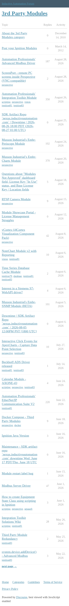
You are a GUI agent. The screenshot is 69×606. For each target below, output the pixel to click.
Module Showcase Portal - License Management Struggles (19, 216)
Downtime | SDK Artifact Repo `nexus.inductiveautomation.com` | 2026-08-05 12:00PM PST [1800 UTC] (19, 323)
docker (17, 425)
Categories (18, 582)
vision (27, 102)
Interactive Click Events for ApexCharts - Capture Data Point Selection (19, 345)
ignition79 (7, 276)
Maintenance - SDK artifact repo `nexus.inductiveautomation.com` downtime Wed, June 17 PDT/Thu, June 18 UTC (19, 454)
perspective (7, 85)
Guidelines (34, 582)
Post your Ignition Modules (19, 48)
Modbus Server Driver (16, 485)
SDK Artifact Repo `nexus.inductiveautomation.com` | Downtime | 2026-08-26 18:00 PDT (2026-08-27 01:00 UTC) (19, 122)
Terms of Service (52, 582)
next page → (9, 566)
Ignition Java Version (15, 435)
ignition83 (18, 105)
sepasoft (28, 509)
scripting (6, 102)
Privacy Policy (10, 588)
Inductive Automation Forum (18, 3)
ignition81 (7, 105)
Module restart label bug (17, 473)
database (17, 276)
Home (5, 582)
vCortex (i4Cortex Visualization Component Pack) (18, 233)
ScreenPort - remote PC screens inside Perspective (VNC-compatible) (18, 76)
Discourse (21, 597)
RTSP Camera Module (16, 199)
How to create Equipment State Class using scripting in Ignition (19, 500)
